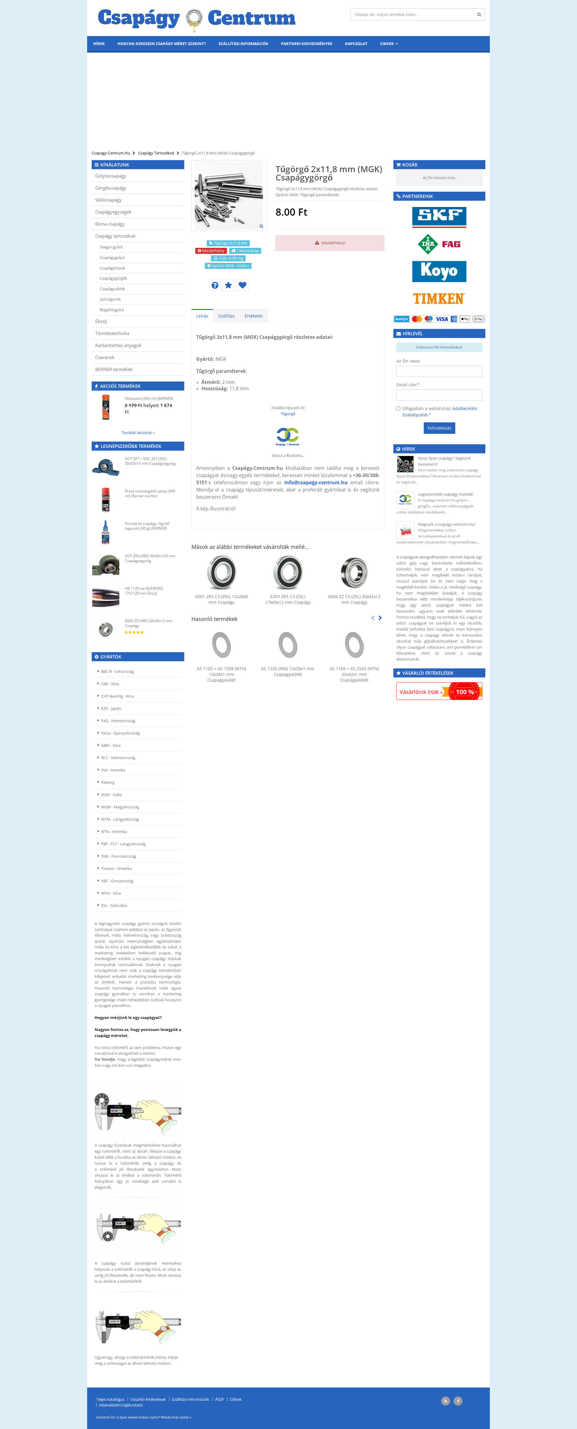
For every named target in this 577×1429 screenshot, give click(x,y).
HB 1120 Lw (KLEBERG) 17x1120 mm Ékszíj (144, 591)
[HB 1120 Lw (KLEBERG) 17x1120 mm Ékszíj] (105, 597)
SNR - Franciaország (118, 856)
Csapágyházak (112, 268)
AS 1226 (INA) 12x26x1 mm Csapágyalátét (287, 671)
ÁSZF (219, 1399)
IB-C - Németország (118, 757)
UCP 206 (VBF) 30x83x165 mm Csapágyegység (150, 558)
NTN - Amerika (114, 831)
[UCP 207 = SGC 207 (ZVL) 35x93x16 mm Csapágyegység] (105, 467)
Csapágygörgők (113, 278)
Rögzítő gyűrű (112, 309)
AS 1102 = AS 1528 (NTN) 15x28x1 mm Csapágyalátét (221, 674)
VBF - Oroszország (117, 880)
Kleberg (107, 782)
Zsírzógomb (110, 299)
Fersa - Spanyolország (120, 733)
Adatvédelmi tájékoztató (121, 1405)
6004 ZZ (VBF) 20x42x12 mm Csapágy (148, 623)
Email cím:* (408, 385)
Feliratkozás (439, 428)
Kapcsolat (356, 43)
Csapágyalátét (112, 288)
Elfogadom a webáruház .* (440, 412)
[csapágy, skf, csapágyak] (439, 217)
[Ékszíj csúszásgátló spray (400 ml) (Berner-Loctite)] (105, 499)
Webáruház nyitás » (176, 1417)
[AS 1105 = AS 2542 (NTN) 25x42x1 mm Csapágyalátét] (354, 645)
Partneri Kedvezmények (306, 43)
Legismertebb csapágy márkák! (445, 494)
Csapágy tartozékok (115, 236)
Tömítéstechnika (112, 333)
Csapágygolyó (112, 257)
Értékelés (254, 316)
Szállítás (226, 316)
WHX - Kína (111, 893)
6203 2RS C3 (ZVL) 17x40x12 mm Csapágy (288, 599)
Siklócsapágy (108, 200)
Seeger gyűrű (111, 247)
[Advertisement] (288, 102)
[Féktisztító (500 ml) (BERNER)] (105, 407)
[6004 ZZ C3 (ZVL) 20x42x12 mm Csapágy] (354, 573)
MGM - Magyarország (120, 807)
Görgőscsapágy (111, 188)
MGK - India (111, 794)
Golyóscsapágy (110, 176)
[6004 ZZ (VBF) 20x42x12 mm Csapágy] (105, 629)
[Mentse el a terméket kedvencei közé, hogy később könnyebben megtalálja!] (242, 285)
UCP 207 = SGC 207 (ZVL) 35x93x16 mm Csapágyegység (150, 461)
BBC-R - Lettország (117, 671)
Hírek (99, 43)
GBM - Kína (111, 745)
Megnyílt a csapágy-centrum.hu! (446, 524)
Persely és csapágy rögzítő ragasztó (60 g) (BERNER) (147, 526)
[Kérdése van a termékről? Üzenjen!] (215, 285)
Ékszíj (101, 321)
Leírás (202, 316)
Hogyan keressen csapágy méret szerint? (162, 43)
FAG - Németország (118, 720)
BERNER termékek (114, 369)
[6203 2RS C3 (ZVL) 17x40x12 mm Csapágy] (288, 573)
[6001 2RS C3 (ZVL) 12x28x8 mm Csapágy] (221, 573)
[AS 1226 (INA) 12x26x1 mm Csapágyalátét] (288, 645)
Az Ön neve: (408, 361)
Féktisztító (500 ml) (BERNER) (149, 398)
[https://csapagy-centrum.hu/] (288, 437)
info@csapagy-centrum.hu (316, 482)
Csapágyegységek (113, 212)
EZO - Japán (111, 708)
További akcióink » (138, 432)
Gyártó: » (230, 265)
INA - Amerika (113, 770)
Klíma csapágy (110, 224)
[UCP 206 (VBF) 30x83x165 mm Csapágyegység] (105, 564)
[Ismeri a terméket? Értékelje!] (228, 285)
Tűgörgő (288, 413)
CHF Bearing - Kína (117, 696)
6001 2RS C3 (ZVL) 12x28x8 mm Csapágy (221, 599)
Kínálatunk (114, 165)
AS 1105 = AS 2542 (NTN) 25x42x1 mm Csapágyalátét (354, 674)
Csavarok (104, 357)
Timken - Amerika (116, 868)
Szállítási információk (243, 43)
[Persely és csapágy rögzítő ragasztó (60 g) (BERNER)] (105, 532)
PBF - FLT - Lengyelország (123, 844)
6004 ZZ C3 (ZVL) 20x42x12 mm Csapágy (354, 599)
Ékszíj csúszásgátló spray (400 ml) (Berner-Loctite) (150, 493)
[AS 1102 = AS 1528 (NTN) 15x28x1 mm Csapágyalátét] (221, 645)
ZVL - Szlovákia (114, 905)
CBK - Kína (110, 683)
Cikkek (387, 43)
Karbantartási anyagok (118, 345)
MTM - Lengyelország (120, 819)
